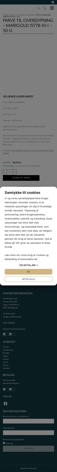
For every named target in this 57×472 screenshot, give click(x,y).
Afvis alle (28, 279)
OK (28, 271)
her (35, 259)
